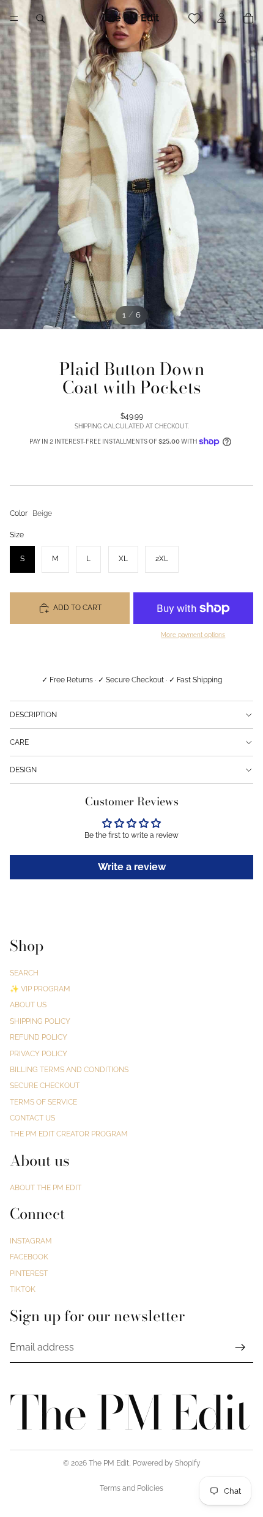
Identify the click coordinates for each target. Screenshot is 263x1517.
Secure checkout (45, 1086)
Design (23, 770)
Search (24, 973)
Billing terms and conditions (69, 1069)
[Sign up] (240, 1347)
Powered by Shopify (167, 1463)
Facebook (29, 1257)
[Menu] (14, 18)
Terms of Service (43, 1102)
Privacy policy (38, 1053)
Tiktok (22, 1289)
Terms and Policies (131, 1488)
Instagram (31, 1241)
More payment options (193, 635)
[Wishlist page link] (194, 18)
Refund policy (38, 1038)
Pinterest (29, 1273)
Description (33, 714)
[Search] (40, 18)
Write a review (132, 867)
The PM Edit (109, 1463)
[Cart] (248, 18)
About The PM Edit (45, 1187)
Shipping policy (40, 1021)
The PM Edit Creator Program (69, 1134)
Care (19, 742)
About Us (28, 1005)
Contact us (32, 1118)
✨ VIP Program (40, 989)
